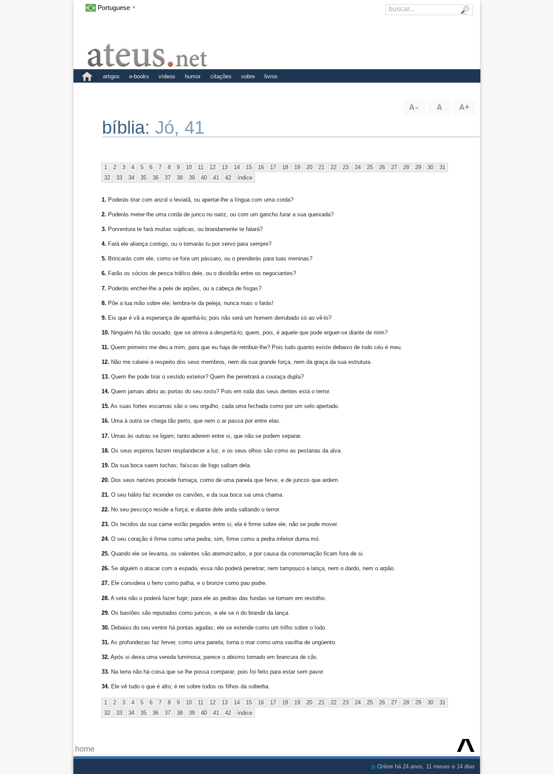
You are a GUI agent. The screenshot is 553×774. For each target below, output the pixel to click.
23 (346, 167)
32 (107, 177)
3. (104, 229)
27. (105, 583)
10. (105, 332)
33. (105, 671)
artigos (111, 76)
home (85, 749)
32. (105, 657)
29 (418, 167)
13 (225, 167)
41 (216, 177)
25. (105, 553)
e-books (139, 76)
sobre (248, 76)
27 (394, 167)
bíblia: (128, 127)
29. (105, 613)
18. (105, 450)
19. (105, 465)
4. (104, 244)
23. (105, 524)
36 (156, 177)
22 (334, 167)
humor (192, 76)
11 (200, 167)
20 (309, 167)
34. (105, 686)
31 (442, 167)
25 (370, 167)
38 (180, 177)
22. (105, 509)
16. (105, 421)
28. (105, 598)
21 (321, 167)
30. (105, 627)
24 (358, 167)
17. (105, 436)
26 (382, 167)
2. (104, 214)
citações (221, 76)
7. (104, 288)
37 (168, 177)
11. (105, 347)
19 (297, 167)
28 (406, 167)
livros (271, 76)
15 (249, 167)
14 (237, 167)
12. (105, 362)
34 (131, 177)
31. (105, 642)
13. (105, 376)
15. (105, 406)
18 (285, 167)
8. (104, 303)
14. (105, 391)
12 (213, 167)
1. (104, 199)
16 (261, 167)
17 (273, 167)
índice (244, 177)
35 (143, 177)
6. (104, 273)
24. (105, 539)
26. (105, 568)
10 (189, 167)
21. (105, 494)
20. (105, 480)
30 (430, 167)
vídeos (167, 76)
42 (228, 177)
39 (192, 177)
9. (104, 318)
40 (204, 177)
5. (104, 258)
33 (119, 177)
